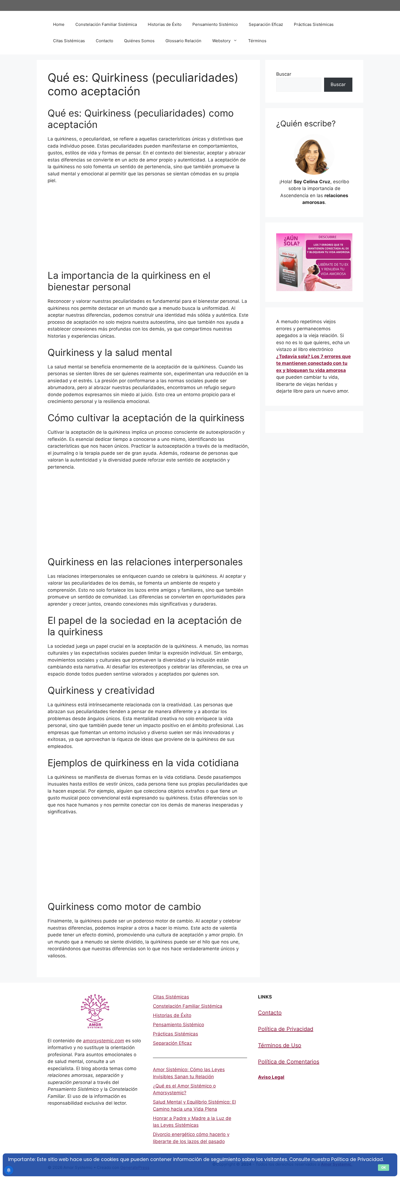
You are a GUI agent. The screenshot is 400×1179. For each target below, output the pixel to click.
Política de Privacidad (285, 1029)
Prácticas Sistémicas (314, 24)
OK (383, 1167)
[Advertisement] (148, 229)
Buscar (283, 74)
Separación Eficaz (266, 24)
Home (58, 24)
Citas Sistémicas (69, 40)
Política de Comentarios (288, 1061)
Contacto (104, 40)
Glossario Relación (183, 40)
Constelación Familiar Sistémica (106, 24)
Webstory (221, 40)
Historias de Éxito (164, 24)
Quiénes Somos (139, 40)
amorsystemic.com (103, 1040)
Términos (257, 40)
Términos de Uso (279, 1045)
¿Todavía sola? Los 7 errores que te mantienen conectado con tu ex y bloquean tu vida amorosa (313, 363)
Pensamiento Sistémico (215, 24)
